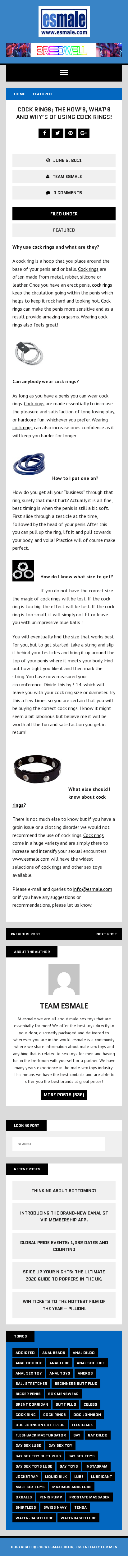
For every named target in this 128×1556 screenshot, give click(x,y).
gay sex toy (60, 1445)
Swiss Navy (55, 1507)
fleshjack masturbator (41, 1435)
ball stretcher (31, 1383)
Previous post (25, 934)
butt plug (66, 1404)
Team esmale (67, 176)
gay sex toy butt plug (38, 1456)
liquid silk (56, 1476)
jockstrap (27, 1476)
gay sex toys (81, 1456)
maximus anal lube (71, 1486)
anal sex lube (91, 1363)
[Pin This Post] (71, 133)
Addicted (25, 1352)
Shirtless (26, 1507)
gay (76, 1435)
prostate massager (89, 1497)
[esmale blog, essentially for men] (64, 21)
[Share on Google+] (83, 133)
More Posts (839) (64, 1095)
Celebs (90, 1404)
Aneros (85, 1373)
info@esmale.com (92, 889)
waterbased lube (78, 1518)
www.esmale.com (30, 859)
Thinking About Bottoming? (64, 1190)
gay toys (69, 1466)
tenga (80, 1507)
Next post (106, 934)
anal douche (29, 1363)
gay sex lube (28, 1445)
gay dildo (97, 1435)
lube (79, 1476)
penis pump (50, 1497)
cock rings (42, 247)
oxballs (24, 1497)
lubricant (101, 1476)
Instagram (96, 1466)
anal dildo (84, 1352)
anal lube (59, 1363)
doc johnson (87, 1414)
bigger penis (28, 1393)
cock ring (26, 1414)
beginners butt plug (76, 1383)
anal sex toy (29, 1373)
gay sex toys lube (34, 1466)
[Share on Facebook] (45, 133)
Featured (64, 230)
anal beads (53, 1352)
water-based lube (34, 1518)
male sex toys (30, 1486)
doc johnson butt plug (40, 1424)
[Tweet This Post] (58, 133)
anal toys (59, 1373)
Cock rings (88, 269)
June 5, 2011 (67, 160)
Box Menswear (63, 1393)
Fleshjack (82, 1424)
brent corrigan (32, 1404)
